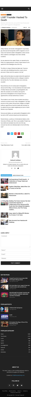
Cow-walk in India (26, 145)
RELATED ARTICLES (6, 175)
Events (2, 183)
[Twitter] (18, 168)
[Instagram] (15, 168)
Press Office (4, 391)
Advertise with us (12, 391)
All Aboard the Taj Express (15, 307)
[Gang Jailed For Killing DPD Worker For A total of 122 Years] (4, 215)
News (2, 334)
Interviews (3, 352)
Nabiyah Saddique (6, 27)
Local (2, 338)
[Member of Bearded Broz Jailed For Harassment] (4, 195)
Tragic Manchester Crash (7, 145)
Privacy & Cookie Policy (15, 392)
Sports (2, 343)
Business (3, 204)
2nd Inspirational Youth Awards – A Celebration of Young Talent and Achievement (19, 181)
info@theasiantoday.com (18, 375)
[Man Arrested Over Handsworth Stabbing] (4, 222)
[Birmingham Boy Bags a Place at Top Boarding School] (4, 324)
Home (2, 12)
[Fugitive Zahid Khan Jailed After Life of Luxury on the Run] (4, 188)
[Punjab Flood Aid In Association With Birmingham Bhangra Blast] (4, 280)
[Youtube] (21, 385)
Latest (2, 190)
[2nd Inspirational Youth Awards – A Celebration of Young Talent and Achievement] (4, 181)
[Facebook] (12, 168)
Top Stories (9, 14)
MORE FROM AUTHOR (18, 175)
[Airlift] (4, 316)
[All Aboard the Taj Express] (4, 309)
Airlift (10, 315)
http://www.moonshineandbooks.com (15, 162)
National (3, 347)
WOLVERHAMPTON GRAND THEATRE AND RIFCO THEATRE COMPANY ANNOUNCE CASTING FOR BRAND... (19, 294)
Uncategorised (4, 345)
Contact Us (25, 391)
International (7, 12)
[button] (29, 9)
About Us (19, 391)
